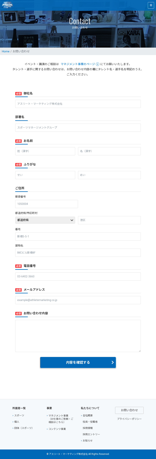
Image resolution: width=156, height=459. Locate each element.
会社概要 (88, 415)
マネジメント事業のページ (78, 64)
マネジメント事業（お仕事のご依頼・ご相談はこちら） (61, 419)
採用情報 (88, 428)
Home (6, 51)
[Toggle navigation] (151, 5)
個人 (16, 421)
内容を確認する (78, 362)
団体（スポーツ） (24, 428)
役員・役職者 (90, 421)
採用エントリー (91, 434)
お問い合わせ (129, 410)
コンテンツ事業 (57, 429)
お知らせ (88, 440)
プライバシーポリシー (129, 418)
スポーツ (19, 415)
